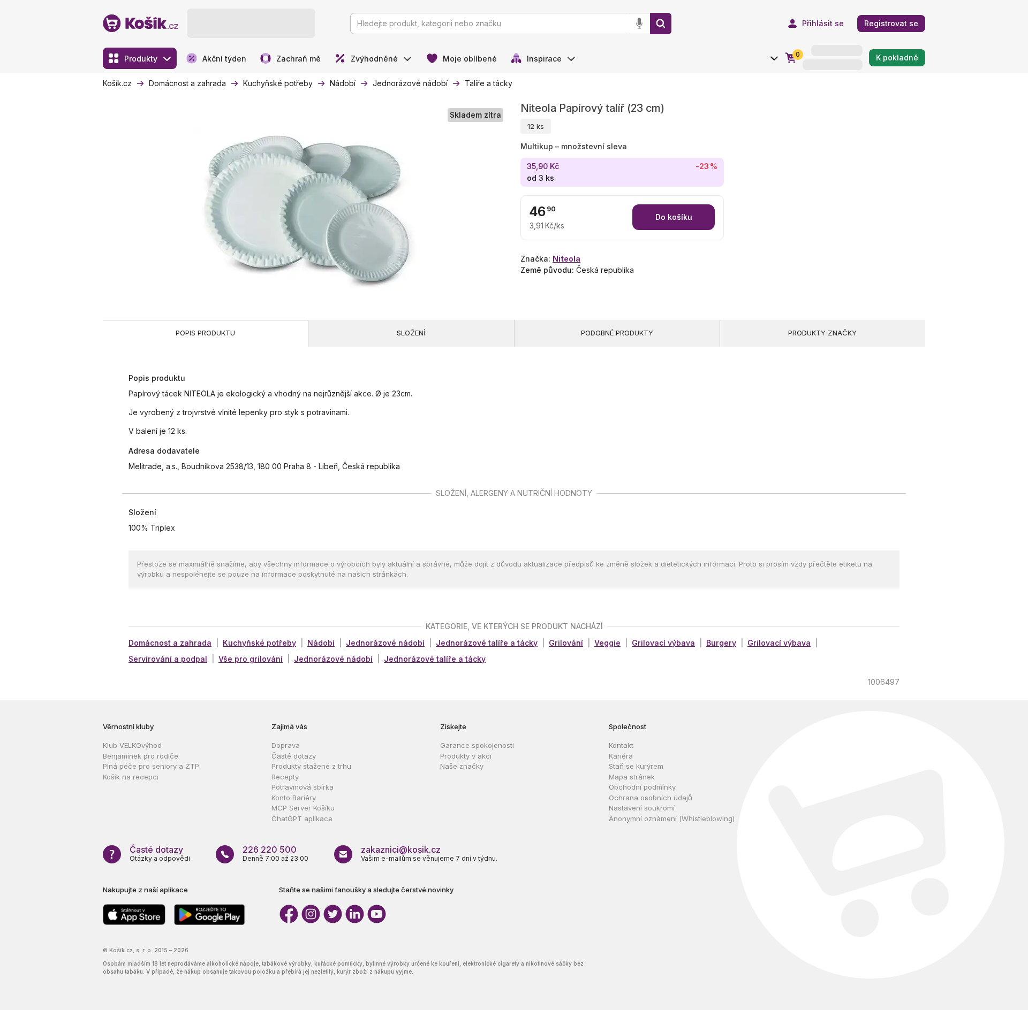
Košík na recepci (130, 776)
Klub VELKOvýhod (132, 745)
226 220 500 (270, 849)
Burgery (721, 642)
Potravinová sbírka (302, 787)
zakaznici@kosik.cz (401, 849)
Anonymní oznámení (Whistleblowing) (672, 818)
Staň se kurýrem (636, 766)
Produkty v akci (466, 756)
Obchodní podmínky (642, 787)
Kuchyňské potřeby (259, 642)
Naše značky (461, 766)
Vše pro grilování (250, 658)
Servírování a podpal (167, 658)
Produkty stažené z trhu (311, 766)
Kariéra (621, 756)
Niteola (566, 258)
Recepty (285, 776)
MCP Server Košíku (303, 808)
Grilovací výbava (663, 642)
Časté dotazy (293, 756)
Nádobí (321, 642)
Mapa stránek (632, 776)
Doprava (285, 745)
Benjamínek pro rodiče (140, 756)
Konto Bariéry (293, 797)
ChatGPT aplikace (301, 818)
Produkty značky (822, 332)
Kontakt (621, 745)
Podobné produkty (617, 332)
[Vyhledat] (660, 23)
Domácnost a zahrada (169, 642)
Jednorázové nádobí (385, 642)
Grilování (566, 642)
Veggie (607, 642)
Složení (411, 332)
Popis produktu (205, 332)
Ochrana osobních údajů (650, 797)
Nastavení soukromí (642, 808)
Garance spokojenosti (477, 745)
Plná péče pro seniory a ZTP (151, 766)
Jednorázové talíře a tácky (487, 642)
